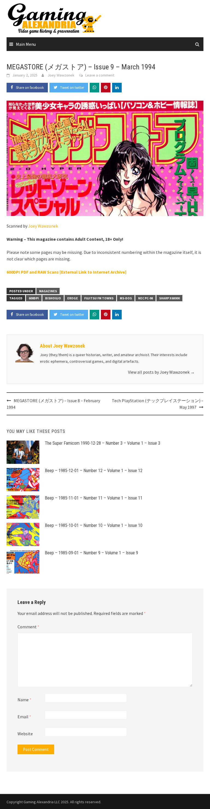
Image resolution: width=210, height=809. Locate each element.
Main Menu (26, 44)
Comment (28, 626)
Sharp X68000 (169, 298)
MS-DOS (126, 298)
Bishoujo (53, 298)
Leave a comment (99, 75)
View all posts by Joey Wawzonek (161, 372)
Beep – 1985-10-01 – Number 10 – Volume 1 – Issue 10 (93, 525)
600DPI (34, 298)
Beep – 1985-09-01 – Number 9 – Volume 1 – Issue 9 (91, 552)
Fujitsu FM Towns (98, 298)
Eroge (72, 298)
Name (24, 699)
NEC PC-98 (145, 298)
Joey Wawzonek (61, 75)
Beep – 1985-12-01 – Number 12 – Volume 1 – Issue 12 (93, 470)
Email (24, 716)
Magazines (48, 291)
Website (25, 733)
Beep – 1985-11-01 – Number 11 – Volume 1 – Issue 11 (93, 498)
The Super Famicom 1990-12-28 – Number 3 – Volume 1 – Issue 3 (102, 443)
